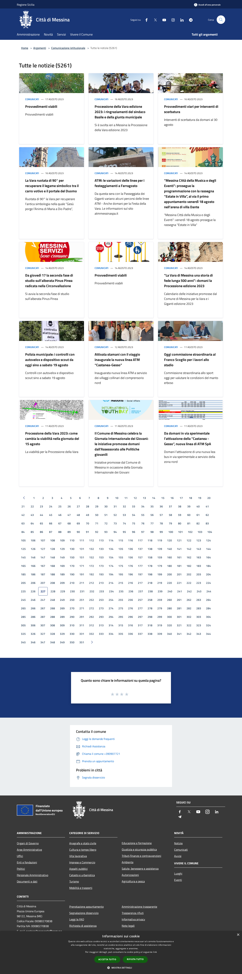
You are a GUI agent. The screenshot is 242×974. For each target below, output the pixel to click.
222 (189, 583)
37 (170, 506)
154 (111, 557)
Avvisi (177, 856)
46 (59, 515)
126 (33, 549)
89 (69, 532)
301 (179, 617)
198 (150, 574)
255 (120, 600)
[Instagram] (171, 19)
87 (50, 532)
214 (111, 583)
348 (52, 642)
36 (161, 506)
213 (101, 583)
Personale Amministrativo (32, 875)
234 (111, 591)
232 (91, 591)
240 (169, 591)
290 (72, 617)
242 (189, 591)
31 (115, 506)
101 (180, 532)
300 (169, 617)
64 (32, 523)
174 (111, 566)
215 (120, 583)
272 (91, 608)
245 (23, 600)
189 (62, 574)
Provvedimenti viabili (41, 106)
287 (42, 617)
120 (169, 540)
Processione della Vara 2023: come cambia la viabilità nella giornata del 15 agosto (52, 438)
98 (152, 532)
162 (189, 557)
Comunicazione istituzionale (68, 48)
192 (91, 574)
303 (198, 617)
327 (42, 634)
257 (140, 600)
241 (179, 591)
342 (189, 634)
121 (179, 540)
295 (120, 617)
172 (91, 566)
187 (42, 574)
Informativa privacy (133, 919)
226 (33, 591)
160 (169, 557)
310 (72, 625)
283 (198, 608)
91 (87, 532)
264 (208, 600)
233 (101, 591)
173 (101, 566)
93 (106, 532)
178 (150, 566)
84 (23, 532)
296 (130, 617)
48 (78, 515)
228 (52, 591)
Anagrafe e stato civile (82, 843)
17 (181, 498)
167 (42, 566)
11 (126, 498)
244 (208, 591)
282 (189, 608)
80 (179, 523)
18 (190, 498)
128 (52, 549)
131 (81, 549)
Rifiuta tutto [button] (135, 959)
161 (179, 557)
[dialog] (121, 952)
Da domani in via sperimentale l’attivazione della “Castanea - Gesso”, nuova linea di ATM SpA (187, 438)
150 (72, 557)
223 (198, 583)
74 (124, 523)
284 (208, 608)
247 (42, 600)
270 (72, 608)
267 (42, 608)
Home (24, 48)
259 (159, 600)
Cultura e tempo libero (82, 849)
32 (124, 506)
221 (179, 583)
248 (52, 600)
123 (198, 540)
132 (91, 549)
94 (115, 532)
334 (111, 634)
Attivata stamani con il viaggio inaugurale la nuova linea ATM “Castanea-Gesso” (117, 360)
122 (189, 540)
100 (170, 532)
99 (161, 532)
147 (42, 557)
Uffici (20, 856)
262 (189, 600)
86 (41, 532)
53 (124, 515)
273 (101, 608)
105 (23, 540)
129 (62, 549)
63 (23, 523)
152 (91, 557)
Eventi (178, 880)
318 (150, 625)
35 (152, 506)
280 (169, 608)
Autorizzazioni (130, 875)
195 (120, 574)
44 (41, 515)
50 (96, 515)
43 (32, 515)
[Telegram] (189, 19)
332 (91, 634)
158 (150, 557)
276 (130, 608)
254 (111, 600)
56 (152, 515)
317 (140, 625)
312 (91, 625)
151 (81, 557)
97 (142, 532)
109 (62, 540)
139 (159, 549)
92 (96, 532)
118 (150, 540)
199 (159, 574)
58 (170, 515)
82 (198, 523)
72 (106, 523)
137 (140, 549)
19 (199, 498)
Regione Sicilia (25, 4)
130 (72, 549)
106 (33, 540)
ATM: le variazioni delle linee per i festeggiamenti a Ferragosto (119, 183)
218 (150, 583)
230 (72, 591)
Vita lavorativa (78, 856)
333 (101, 634)
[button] (121, 968)
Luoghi (178, 873)
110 (72, 540)
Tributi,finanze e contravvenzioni (141, 856)
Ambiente (127, 862)
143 (198, 549)
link (155, 951)
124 (208, 540)
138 (150, 549)
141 (179, 549)
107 (42, 540)
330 (72, 634)
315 (120, 625)
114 (111, 540)
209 (62, 583)
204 (208, 574)
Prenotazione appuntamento (86, 906)
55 (142, 515)
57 (161, 515)
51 (106, 515)
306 (33, 625)
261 (179, 600)
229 (62, 591)
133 (101, 549)
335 (120, 634)
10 (116, 498)
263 (198, 600)
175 (120, 566)
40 (198, 506)
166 (33, 566)
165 (23, 566)
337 (140, 634)
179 (159, 566)
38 (179, 506)
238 (150, 591)
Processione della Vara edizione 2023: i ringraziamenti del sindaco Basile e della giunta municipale (120, 112)
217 (140, 583)
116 (130, 540)
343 (198, 634)
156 (130, 557)
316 (130, 625)
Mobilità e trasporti (80, 888)
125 (23, 549)
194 (111, 574)
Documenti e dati (27, 881)
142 (189, 549)
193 (101, 574)
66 (50, 523)
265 (23, 608)
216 (130, 583)
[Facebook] (145, 19)
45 (50, 515)
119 (159, 540)
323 (198, 625)
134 (111, 549)
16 (172, 498)
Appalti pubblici (78, 869)
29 (96, 506)
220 (169, 583)
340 (169, 634)
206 (33, 583)
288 (52, 617)
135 (120, 549)
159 (159, 557)
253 (101, 600)
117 (140, 540)
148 (52, 557)
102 (190, 532)
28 (87, 506)
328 (52, 634)
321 (179, 625)
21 (23, 506)
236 (130, 591)
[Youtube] (162, 19)
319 (159, 625)
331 (81, 634)
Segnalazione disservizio (84, 913)
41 (207, 506)
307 (42, 625)
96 (133, 532)
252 (91, 600)
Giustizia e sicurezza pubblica (139, 849)
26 (69, 506)
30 (106, 506)
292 (91, 617)
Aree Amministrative (29, 849)
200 (169, 574)
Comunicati (32, 99)
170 (72, 566)
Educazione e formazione (137, 843)
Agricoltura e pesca (133, 881)
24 (50, 506)
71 (96, 523)
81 (188, 523)
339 (159, 634)
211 (81, 583)
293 (101, 617)
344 (208, 634)
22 (32, 506)
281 (179, 608)
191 (81, 574)
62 (207, 515)
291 (81, 617)
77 (152, 523)
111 (81, 540)
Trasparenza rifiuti (133, 913)
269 (62, 608)
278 (150, 608)
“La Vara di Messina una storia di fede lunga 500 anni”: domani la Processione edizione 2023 (188, 280)
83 (207, 523)
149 (62, 557)
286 (33, 617)
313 (101, 625)
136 (130, 549)
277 (140, 608)
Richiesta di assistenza (83, 926)
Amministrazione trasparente (139, 906)
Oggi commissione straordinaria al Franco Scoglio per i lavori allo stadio (190, 360)
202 (189, 574)
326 (33, 634)
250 (72, 600)
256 (130, 600)
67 (59, 523)
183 (198, 566)
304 (208, 617)
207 (42, 583)
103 (200, 532)
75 (133, 523)
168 (52, 566)
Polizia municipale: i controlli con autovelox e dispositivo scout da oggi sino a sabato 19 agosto (50, 360)
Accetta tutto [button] (107, 959)
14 (153, 498)
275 (120, 608)
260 (169, 600)
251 (81, 600)
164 (208, 557)
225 (23, 591)
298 (150, 617)
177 (140, 566)
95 (124, 532)
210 (72, 583)
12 (135, 498)
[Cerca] (221, 19)
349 (62, 642)
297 (140, 617)
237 (140, 591)
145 (23, 557)
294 (111, 617)
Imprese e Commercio (82, 862)
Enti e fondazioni (27, 862)
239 (160, 591)
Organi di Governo (28, 843)
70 (87, 523)
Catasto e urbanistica (82, 875)
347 (42, 642)
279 (159, 608)
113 (101, 540)
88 (59, 532)
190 (72, 574)
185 (23, 574)
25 (59, 506)
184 (208, 566)
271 (81, 608)
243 (199, 591)
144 (208, 549)
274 (111, 608)
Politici (21, 869)
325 (23, 634)
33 (133, 506)
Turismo (74, 881)
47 (69, 515)
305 (23, 625)
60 (188, 515)
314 (111, 625)
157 (140, 557)
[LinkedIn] (180, 19)
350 (72, 642)
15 (162, 498)
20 (208, 498)
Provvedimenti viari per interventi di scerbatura (191, 109)
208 (52, 583)
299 (159, 617)
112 (91, 540)
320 (169, 625)
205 (23, 583)
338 (150, 634)
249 (62, 600)
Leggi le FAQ (76, 919)
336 (130, 634)
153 (101, 557)
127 (42, 549)
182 (189, 566)
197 (140, 574)
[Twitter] (153, 19)
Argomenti (39, 48)
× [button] (238, 934)
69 (78, 523)
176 (130, 566)
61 (198, 515)
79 (170, 523)
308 (52, 625)
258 (150, 600)
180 (169, 566)
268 (52, 608)
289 (62, 617)
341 (179, 634)
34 (142, 506)
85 (32, 532)
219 (159, 583)
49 (87, 515)
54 (133, 515)
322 (189, 625)
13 (144, 498)
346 (33, 642)
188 (52, 574)
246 (33, 600)
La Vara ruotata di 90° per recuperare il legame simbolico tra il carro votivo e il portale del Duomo (52, 186)
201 (179, 574)
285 (23, 617)
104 (209, 532)
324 (208, 625)
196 (130, 574)
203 (198, 574)
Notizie (178, 843)
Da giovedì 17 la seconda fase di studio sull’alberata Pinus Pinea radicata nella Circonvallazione (49, 280)
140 (169, 549)
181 (179, 566)
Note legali (128, 926)
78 (161, 523)
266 (33, 608)
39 (188, 506)
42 (23, 515)
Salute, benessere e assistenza (140, 868)
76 (142, 523)
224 (208, 583)
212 (91, 583)
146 (33, 557)
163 (198, 557)
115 (120, 540)
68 (69, 523)
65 (41, 523)
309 (62, 625)
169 (62, 566)
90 (78, 532)
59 (179, 515)
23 (41, 506)
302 (189, 617)
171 (81, 566)
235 (121, 591)
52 (115, 515)
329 (62, 634)
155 (120, 557)
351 (81, 642)
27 (78, 506)
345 (23, 642)
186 (33, 574)
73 (115, 523)
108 (52, 540)
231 (82, 591)
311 (81, 625)
